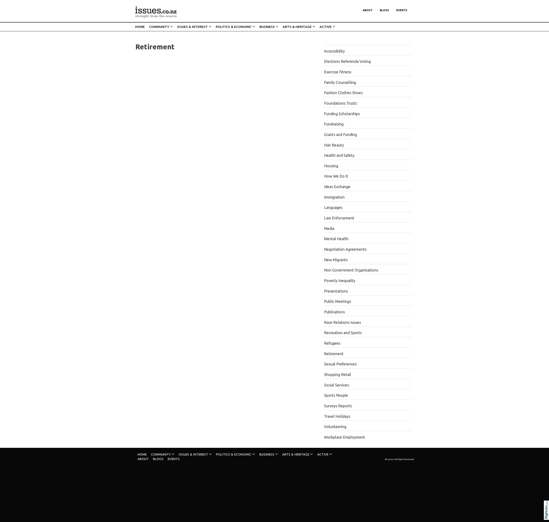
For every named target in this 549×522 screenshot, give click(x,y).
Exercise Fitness (337, 72)
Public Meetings (337, 301)
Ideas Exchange (337, 187)
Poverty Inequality (339, 281)
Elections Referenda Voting (347, 61)
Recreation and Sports (343, 333)
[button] (547, 516)
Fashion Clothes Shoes (343, 93)
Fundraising (334, 124)
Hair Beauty (334, 145)
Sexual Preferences (340, 364)
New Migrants (336, 260)
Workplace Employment (344, 437)
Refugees (332, 343)
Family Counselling (340, 82)
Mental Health (336, 239)
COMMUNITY (159, 27)
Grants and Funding (340, 135)
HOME (140, 27)
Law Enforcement (339, 218)
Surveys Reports (338, 406)
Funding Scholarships (342, 114)
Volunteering (335, 427)
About (368, 10)
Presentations (336, 291)
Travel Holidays (337, 416)
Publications (334, 312)
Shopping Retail (337, 375)
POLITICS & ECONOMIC (234, 27)
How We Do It (336, 176)
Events (401, 10)
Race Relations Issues (342, 322)
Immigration (334, 197)
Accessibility (334, 51)
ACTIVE (326, 27)
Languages (333, 207)
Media (329, 228)
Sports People (336, 395)
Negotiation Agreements (345, 249)
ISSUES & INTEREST (192, 27)
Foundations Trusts (340, 103)
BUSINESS (267, 27)
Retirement (334, 354)
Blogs (384, 10)
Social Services (336, 385)
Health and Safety (339, 155)
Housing (331, 166)
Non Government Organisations (351, 270)
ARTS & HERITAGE (297, 27)
